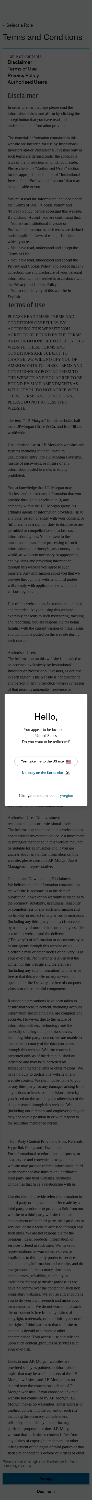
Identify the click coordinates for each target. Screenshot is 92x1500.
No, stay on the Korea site (42, 773)
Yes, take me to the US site (42, 761)
